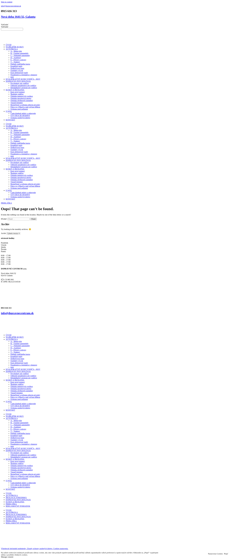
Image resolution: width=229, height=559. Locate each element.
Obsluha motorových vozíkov (21, 96)
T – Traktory (15, 62)
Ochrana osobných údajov (20, 118)
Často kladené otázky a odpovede (23, 113)
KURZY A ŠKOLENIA (15, 90)
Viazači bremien (16, 103)
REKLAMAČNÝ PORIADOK (18, 506)
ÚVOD (8, 45)
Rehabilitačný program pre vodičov (23, 88)
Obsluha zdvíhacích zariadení (21, 101)
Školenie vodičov (17, 94)
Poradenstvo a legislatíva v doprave (23, 75)
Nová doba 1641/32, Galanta (18, 16)
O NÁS (9, 111)
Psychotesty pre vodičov (19, 83)
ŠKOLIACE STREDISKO (16, 498)
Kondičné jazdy (16, 66)
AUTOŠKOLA (12, 49)
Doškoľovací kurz (17, 68)
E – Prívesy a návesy (18, 60)
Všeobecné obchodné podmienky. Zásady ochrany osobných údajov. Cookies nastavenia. (34, 549)
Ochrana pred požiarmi (19, 109)
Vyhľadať (4, 25)
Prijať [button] (226, 554)
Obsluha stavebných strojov (20, 98)
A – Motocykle (16, 51)
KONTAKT (10, 120)
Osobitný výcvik (16, 70)
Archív (3, 233)
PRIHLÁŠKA (11, 504)
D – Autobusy (15, 58)
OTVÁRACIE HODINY (20, 116)
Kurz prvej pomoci (17, 92)
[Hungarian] (116, 22)
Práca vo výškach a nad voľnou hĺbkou (25, 107)
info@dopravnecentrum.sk (11, 6)
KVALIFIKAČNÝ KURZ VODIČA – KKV (23, 79)
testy (12, 77)
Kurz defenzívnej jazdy (19, 73)
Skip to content (6, 2)
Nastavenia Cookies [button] (215, 554)
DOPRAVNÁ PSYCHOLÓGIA (18, 81)
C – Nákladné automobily (20, 55)
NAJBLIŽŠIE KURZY (15, 47)
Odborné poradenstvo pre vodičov (23, 86)
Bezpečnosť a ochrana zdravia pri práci (25, 105)
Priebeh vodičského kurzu (20, 64)
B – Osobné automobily (19, 53)
